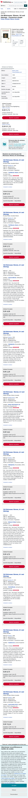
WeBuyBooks (11, 344)
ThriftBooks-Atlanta (13, 172)
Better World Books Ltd (14, 404)
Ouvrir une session (18, 2)
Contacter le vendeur (7, 186)
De (15, 43)
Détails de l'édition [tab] (7, 67)
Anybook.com (11, 642)
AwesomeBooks (12, 277)
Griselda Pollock (18, 145)
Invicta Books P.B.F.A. (13, 704)
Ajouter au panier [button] (14, 118)
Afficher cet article (6, 107)
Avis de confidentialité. (10, 783)
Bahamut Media (12, 522)
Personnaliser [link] (14, 794)
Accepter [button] (14, 785)
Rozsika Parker (17, 144)
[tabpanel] (13, 84)
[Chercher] (25, 5)
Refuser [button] (14, 790)
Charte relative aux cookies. (8, 778)
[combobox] (16, 5)
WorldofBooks (11, 587)
